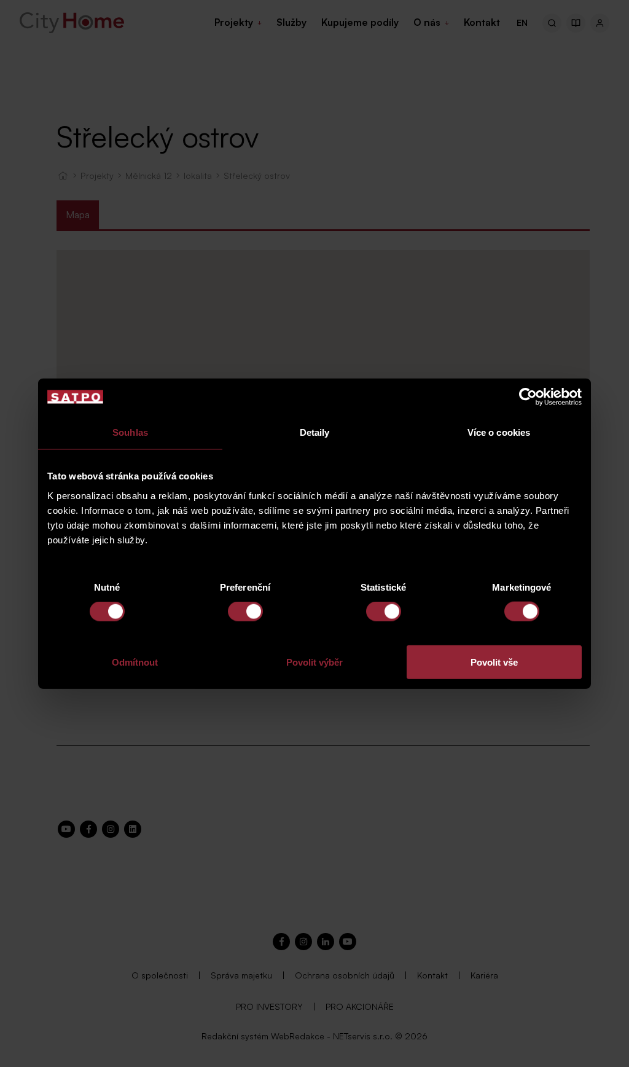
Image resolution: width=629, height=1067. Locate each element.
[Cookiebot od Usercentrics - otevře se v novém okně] (528, 397)
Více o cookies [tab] (498, 432)
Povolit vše (494, 661)
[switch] (245, 611)
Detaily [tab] (315, 432)
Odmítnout (135, 661)
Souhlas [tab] (130, 432)
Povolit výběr (314, 661)
